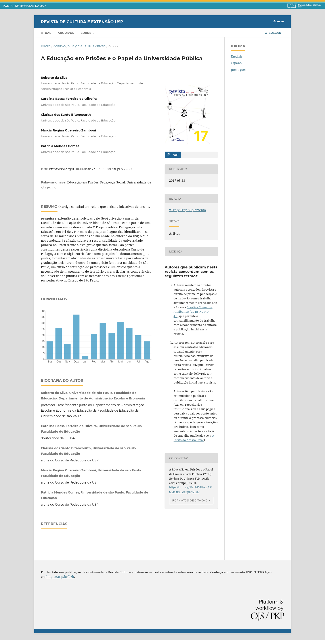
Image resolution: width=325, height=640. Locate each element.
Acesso (278, 21)
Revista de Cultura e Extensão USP (82, 21)
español (237, 63)
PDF (174, 154)
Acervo (59, 46)
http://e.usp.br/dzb (60, 576)
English (236, 56)
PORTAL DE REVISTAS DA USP (24, 6)
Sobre (86, 33)
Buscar (274, 33)
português (238, 69)
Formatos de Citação (189, 500)
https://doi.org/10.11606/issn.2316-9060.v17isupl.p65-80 (90, 169)
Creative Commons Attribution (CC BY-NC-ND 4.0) (193, 311)
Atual (46, 33)
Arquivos (66, 33)
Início (45, 46)
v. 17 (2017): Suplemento (86, 46)
